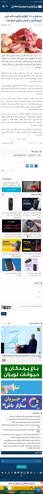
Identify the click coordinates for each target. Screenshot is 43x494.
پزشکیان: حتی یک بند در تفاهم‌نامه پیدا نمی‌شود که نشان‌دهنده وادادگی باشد (21, 357)
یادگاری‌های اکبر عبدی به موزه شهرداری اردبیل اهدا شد (25, 422)
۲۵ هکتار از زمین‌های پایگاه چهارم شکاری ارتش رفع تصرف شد (23, 419)
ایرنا (24, 7)
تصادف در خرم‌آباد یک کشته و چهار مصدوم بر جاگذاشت (25, 437)
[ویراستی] (15, 473)
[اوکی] (5, 473)
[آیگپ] (24, 473)
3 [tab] (4, 323)
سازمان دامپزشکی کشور (20, 155)
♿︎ (38, 489)
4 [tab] (2, 323)
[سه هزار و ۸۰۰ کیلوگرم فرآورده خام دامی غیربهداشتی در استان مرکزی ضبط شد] (21, 40)
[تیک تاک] (8, 473)
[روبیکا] (34, 473)
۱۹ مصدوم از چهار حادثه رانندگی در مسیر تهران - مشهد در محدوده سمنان (21, 435)
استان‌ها (24, 139)
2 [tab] (7, 323)
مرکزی (19, 139)
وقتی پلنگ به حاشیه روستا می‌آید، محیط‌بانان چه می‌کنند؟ (24, 416)
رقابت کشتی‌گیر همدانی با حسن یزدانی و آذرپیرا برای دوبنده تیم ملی (21, 443)
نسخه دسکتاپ (21, 467)
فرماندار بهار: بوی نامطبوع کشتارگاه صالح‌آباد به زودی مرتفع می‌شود (22, 440)
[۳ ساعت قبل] (21, 339)
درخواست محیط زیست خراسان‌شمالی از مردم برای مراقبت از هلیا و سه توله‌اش (21, 431)
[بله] (27, 473)
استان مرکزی (31, 155)
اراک (39, 155)
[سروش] (18, 473)
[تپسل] (3, 179)
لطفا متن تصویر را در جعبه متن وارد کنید (31, 306)
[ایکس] (37, 473)
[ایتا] (21, 473)
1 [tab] (9, 323)
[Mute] (27, 190)
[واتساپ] (21, 475)
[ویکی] (2, 473)
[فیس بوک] (12, 473)
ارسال (3, 314)
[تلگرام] (40, 473)
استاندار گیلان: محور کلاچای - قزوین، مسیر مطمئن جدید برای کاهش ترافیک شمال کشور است (22, 447)
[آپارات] (31, 473)
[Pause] (24, 190)
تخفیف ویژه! (11, 189)
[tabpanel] (21, 344)
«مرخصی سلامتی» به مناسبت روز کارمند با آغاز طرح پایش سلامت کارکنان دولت (20, 426)
